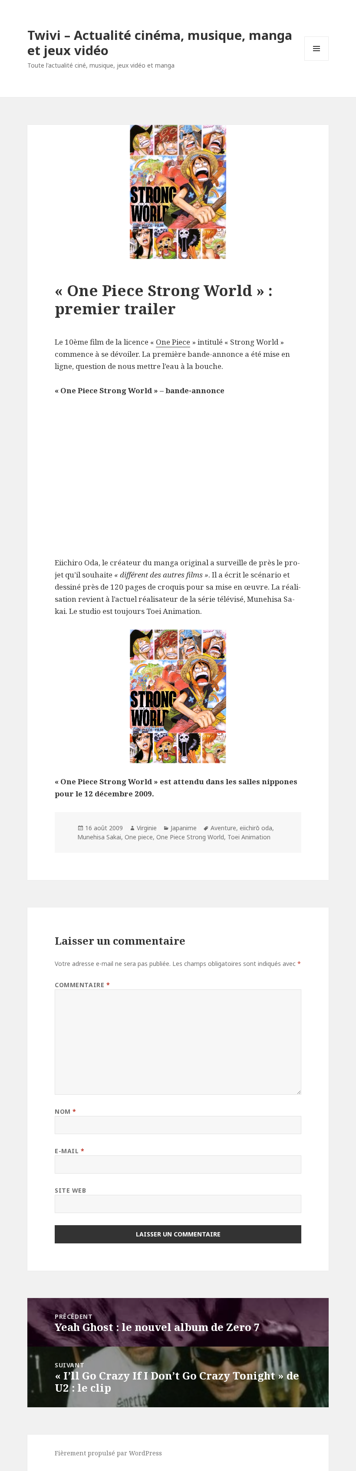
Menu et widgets (317, 60)
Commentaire (82, 985)
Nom (65, 1111)
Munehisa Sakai (99, 837)
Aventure (223, 828)
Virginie (147, 828)
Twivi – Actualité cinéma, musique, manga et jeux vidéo (159, 42)
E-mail (69, 1151)
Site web (70, 1190)
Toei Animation (248, 837)
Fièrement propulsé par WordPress (108, 1453)
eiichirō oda (256, 828)
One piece (139, 837)
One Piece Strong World (190, 837)
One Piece (173, 342)
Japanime (184, 828)
